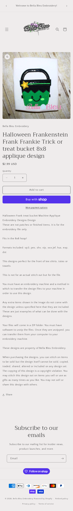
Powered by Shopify (43, 499)
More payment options (37, 207)
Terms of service (46, 504)
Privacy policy (28, 504)
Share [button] (9, 394)
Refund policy (61, 499)
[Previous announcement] (6, 6)
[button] (7, 29)
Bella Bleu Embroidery (23, 499)
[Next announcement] (66, 6)
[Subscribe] (62, 458)
